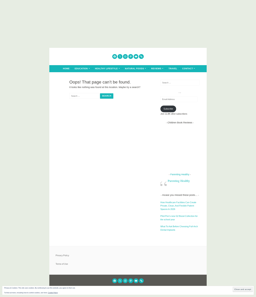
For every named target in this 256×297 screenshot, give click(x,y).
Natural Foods (134, 68)
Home (66, 68)
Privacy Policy (62, 255)
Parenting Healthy (179, 174)
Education (81, 68)
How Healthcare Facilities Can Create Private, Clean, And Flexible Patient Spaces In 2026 (178, 205)
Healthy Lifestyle (106, 68)
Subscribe (168, 109)
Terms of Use (62, 264)
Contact (187, 68)
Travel (173, 68)
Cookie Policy (53, 293)
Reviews (156, 68)
